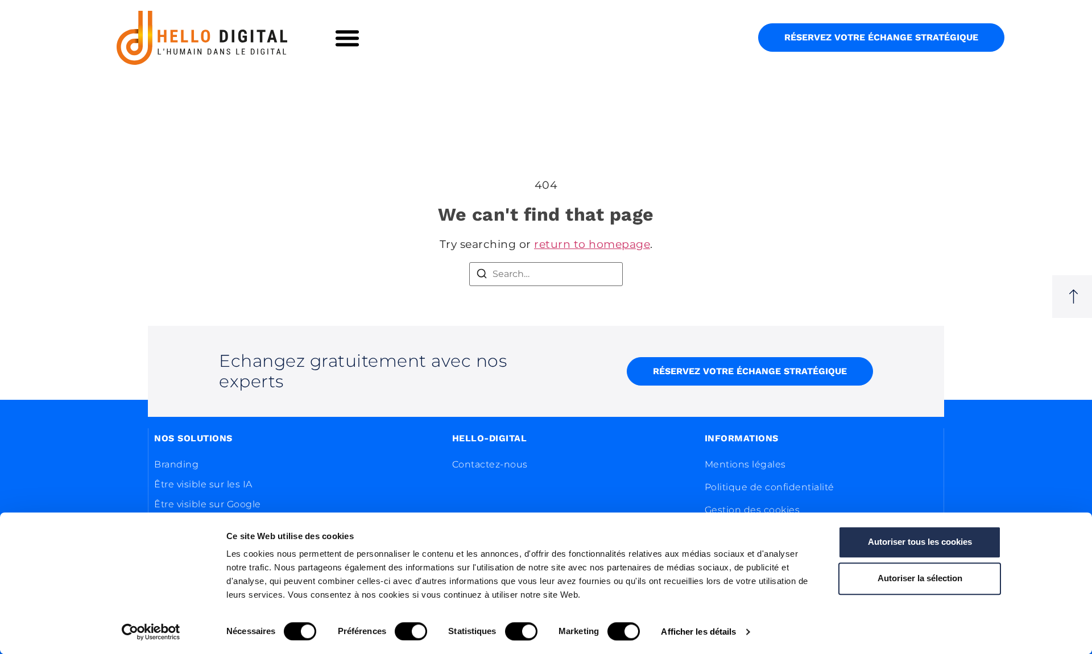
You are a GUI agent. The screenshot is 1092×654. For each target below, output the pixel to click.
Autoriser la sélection (920, 578)
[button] (347, 38)
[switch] (411, 631)
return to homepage (592, 244)
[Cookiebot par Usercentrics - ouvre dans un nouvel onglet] (151, 631)
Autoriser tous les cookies (920, 542)
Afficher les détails (698, 631)
